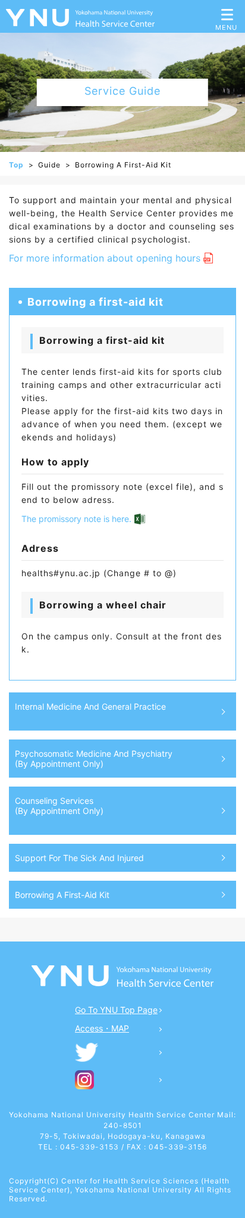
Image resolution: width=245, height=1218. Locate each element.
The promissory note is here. (76, 519)
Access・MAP (102, 1028)
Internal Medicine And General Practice (90, 706)
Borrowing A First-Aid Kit (62, 895)
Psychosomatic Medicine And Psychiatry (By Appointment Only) (93, 758)
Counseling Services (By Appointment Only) (59, 806)
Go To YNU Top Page (116, 1010)
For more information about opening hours (104, 258)
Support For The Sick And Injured (79, 858)
